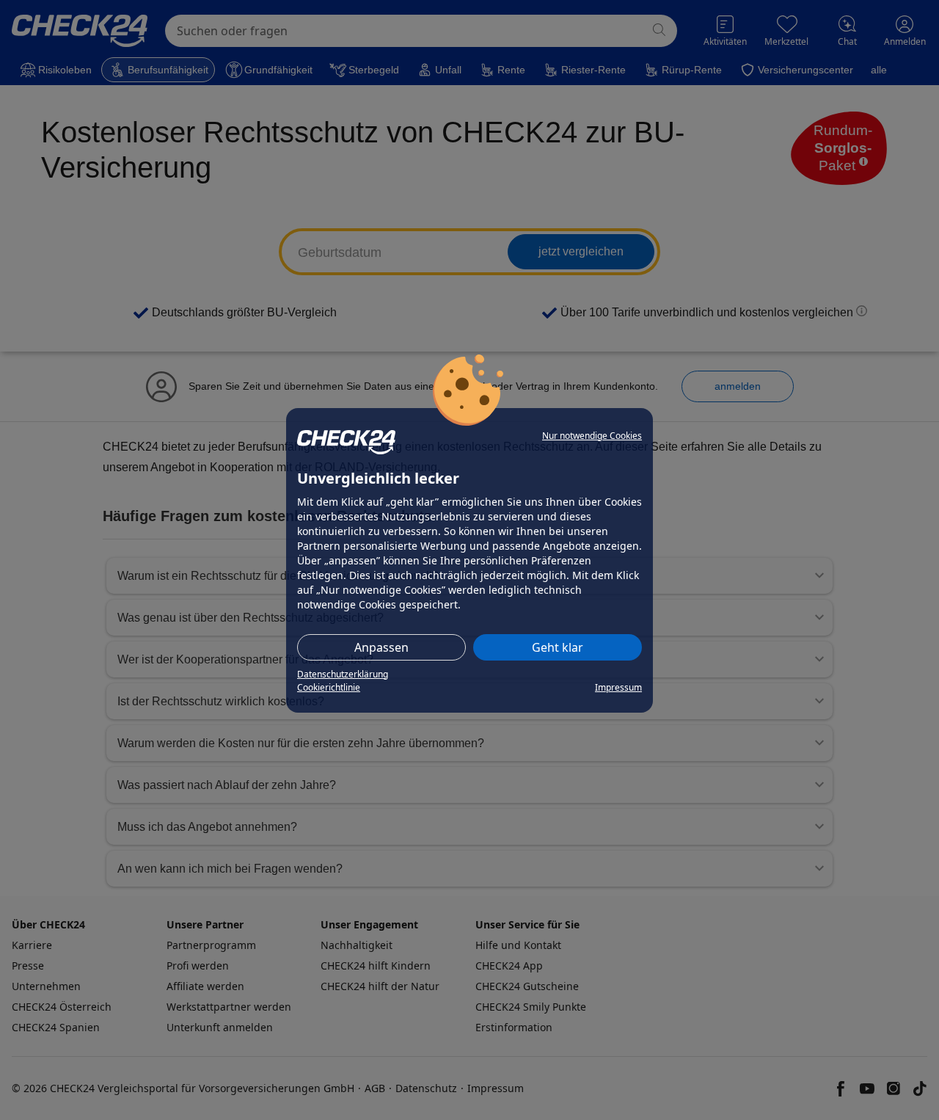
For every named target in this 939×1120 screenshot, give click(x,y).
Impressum (618, 687)
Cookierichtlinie (328, 687)
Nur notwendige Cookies (592, 435)
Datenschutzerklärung (342, 674)
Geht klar (557, 647)
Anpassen (381, 647)
